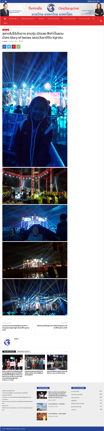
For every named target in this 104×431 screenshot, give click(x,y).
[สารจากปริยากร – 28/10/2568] (42, 416)
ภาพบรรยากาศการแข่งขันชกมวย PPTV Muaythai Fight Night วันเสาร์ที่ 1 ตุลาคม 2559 (15, 328)
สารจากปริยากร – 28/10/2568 (57, 414)
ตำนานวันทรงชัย (12, 18)
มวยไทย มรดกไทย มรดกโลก (27, 18)
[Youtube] (5, 1)
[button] (101, 21)
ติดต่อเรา (6, 23)
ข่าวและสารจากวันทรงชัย (84, 18)
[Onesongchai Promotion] (52, 9)
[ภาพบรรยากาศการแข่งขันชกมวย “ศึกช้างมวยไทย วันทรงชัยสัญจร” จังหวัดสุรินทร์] (35, 362)
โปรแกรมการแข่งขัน (76, 394)
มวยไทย (73, 410)
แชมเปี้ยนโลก (41, 18)
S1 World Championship (54, 18)
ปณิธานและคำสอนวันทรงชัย (69, 18)
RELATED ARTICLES (9, 351)
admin (5, 41)
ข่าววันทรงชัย (10, 27)
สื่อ (93, 18)
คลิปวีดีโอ (74, 401)
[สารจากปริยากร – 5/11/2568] (42, 407)
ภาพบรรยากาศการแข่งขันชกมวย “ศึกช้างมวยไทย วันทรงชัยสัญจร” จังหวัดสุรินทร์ (34, 373)
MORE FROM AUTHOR (23, 351)
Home (3, 27)
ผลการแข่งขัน (75, 397)
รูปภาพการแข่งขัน (76, 407)
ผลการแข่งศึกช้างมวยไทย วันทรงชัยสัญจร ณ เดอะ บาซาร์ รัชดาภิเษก (57, 372)
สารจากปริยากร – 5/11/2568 (56, 404)
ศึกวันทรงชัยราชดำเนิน (77, 404)
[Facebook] (2, 1)
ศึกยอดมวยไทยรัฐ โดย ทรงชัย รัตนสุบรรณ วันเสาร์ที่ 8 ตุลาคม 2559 (52, 327)
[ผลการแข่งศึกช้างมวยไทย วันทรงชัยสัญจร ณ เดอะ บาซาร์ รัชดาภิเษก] (57, 362)
